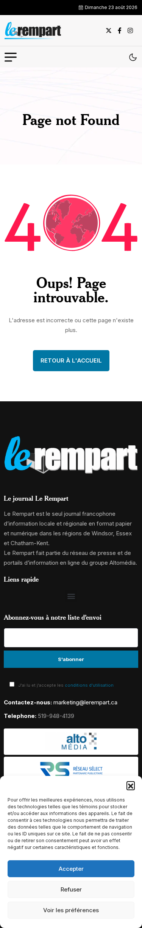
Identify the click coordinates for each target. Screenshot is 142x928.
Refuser (71, 889)
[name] (33, 30)
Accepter (71, 868)
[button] (130, 785)
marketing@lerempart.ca (85, 702)
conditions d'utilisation (89, 685)
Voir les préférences (71, 910)
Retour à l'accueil (71, 360)
